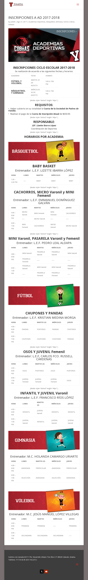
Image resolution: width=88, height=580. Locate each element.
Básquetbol (50, 22)
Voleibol (11, 24)
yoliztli (13, 22)
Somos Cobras (68, 22)
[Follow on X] (42, 571)
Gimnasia (59, 22)
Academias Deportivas (37, 22)
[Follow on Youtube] (46, 571)
